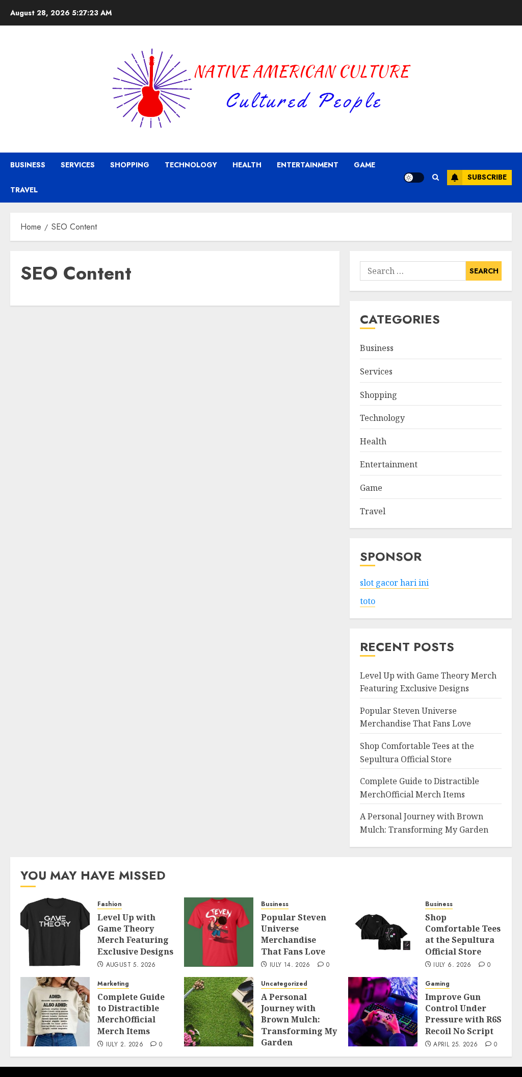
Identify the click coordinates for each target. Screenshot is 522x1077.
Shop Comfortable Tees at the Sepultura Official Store (463, 934)
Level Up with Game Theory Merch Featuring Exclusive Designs (135, 934)
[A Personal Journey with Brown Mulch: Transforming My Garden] (218, 1011)
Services (78, 165)
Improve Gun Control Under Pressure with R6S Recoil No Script (463, 1014)
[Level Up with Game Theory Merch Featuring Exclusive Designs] (55, 932)
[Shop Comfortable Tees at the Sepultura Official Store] (382, 932)
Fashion (109, 904)
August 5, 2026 (131, 965)
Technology (191, 165)
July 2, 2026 (124, 1045)
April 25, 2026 (455, 1045)
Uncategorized (284, 984)
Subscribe (487, 177)
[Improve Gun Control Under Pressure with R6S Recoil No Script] (382, 1011)
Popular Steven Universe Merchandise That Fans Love (415, 717)
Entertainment (307, 165)
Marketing (113, 984)
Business (27, 165)
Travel (24, 190)
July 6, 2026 (452, 965)
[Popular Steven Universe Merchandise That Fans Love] (218, 932)
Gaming (437, 984)
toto (367, 601)
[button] (435, 177)
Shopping (129, 165)
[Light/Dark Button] (414, 177)
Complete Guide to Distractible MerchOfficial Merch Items (131, 1014)
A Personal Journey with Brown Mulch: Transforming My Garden (299, 1019)
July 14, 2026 (290, 965)
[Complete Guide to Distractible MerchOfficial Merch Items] (55, 1011)
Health (247, 165)
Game (364, 165)
